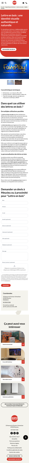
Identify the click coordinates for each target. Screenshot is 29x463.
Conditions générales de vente (14, 450)
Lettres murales (20, 7)
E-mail (3, 213)
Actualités (14, 439)
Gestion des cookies (14, 452)
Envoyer (6, 285)
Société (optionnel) (6, 219)
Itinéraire (5, 299)
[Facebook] (11, 433)
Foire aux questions (14, 441)
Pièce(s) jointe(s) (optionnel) (8, 262)
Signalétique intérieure (10, 7)
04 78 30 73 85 (7, 302)
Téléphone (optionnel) (7, 244)
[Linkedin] (14, 433)
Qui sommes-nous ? (14, 436)
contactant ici (7, 280)
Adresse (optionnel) (6, 225)
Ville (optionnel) (5, 238)
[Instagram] (17, 433)
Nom (3, 200)
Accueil (2, 7)
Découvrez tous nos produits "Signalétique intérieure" (14, 404)
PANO (7, 169)
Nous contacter (14, 456)
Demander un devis (8, 49)
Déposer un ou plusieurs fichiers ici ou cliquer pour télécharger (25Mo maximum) (15, 269)
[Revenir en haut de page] (25, 437)
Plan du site (14, 445)
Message (4, 251)
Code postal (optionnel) (7, 232)
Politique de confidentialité (14, 448)
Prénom (4, 206)
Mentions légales (14, 443)
